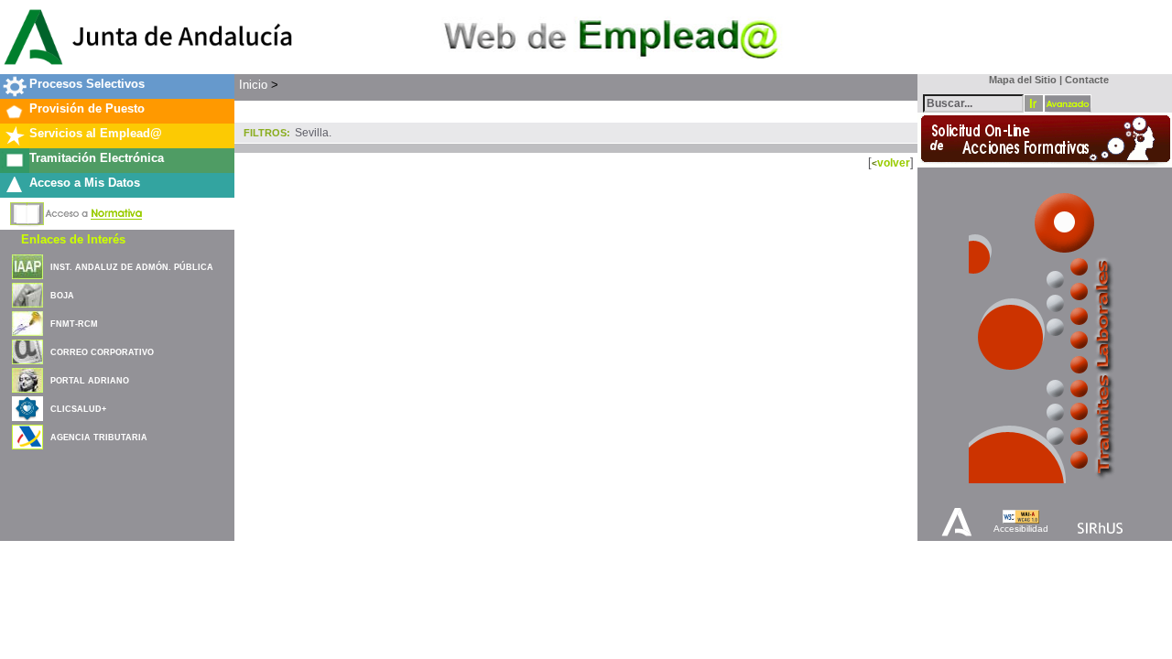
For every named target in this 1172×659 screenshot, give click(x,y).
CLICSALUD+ (78, 409)
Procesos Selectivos (87, 84)
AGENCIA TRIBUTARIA (98, 437)
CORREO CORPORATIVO (102, 352)
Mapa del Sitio (1019, 79)
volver (893, 162)
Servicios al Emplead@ (95, 133)
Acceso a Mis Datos (84, 182)
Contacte (1087, 79)
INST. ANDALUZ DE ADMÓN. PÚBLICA (131, 267)
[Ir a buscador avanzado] (1067, 103)
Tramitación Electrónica (96, 158)
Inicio (253, 85)
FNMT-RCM (74, 324)
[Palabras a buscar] (973, 102)
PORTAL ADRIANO (89, 380)
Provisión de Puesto (87, 108)
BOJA (62, 295)
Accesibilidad (1020, 529)
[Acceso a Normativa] (76, 210)
